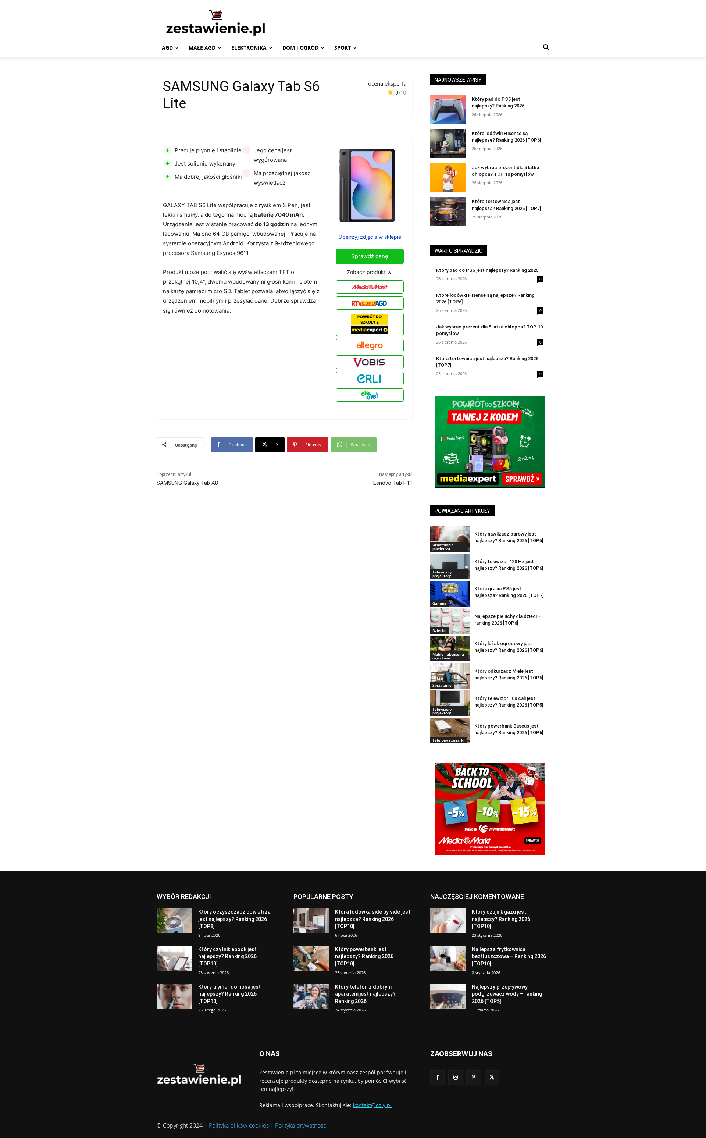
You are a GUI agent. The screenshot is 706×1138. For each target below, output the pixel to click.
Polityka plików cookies (239, 1125)
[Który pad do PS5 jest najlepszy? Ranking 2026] (448, 109)
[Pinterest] (473, 1077)
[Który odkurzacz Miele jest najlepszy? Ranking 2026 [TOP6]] (450, 676)
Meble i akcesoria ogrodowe (448, 656)
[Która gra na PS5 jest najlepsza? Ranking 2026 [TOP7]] (450, 593)
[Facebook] (437, 1077)
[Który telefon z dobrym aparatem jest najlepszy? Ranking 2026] (311, 996)
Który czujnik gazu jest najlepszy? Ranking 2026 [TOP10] (501, 919)
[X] (492, 1077)
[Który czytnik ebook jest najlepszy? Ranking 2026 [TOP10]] (174, 958)
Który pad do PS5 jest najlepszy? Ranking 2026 (487, 270)
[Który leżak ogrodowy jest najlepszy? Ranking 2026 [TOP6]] (450, 648)
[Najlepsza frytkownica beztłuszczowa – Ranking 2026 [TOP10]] (448, 958)
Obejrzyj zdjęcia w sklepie (369, 237)
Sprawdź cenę (369, 256)
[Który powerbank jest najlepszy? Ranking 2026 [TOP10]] (311, 958)
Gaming (439, 603)
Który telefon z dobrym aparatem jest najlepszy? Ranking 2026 (365, 994)
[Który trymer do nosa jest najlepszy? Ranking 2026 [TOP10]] (174, 996)
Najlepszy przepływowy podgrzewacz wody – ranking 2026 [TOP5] (507, 994)
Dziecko (439, 630)
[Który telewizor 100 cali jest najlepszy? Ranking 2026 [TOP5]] (450, 703)
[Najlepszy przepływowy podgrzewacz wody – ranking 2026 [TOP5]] (448, 996)
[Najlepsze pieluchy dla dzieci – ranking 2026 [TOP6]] (450, 621)
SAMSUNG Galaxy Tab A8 (187, 483)
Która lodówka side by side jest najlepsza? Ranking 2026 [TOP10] (372, 919)
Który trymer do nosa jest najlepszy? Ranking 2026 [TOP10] (229, 994)
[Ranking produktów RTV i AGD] (226, 22)
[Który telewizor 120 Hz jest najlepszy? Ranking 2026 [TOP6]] (450, 566)
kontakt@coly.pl (372, 1105)
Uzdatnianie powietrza (443, 546)
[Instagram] (455, 1077)
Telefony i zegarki (448, 740)
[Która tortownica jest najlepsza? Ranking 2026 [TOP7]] (448, 211)
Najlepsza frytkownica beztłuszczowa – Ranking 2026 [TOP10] (509, 956)
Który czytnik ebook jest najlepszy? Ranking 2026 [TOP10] (227, 956)
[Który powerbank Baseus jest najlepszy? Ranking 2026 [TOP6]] (450, 730)
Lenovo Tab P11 (393, 483)
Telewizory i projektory (443, 573)
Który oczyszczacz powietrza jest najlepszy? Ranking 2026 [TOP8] (234, 919)
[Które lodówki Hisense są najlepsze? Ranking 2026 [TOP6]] (448, 143)
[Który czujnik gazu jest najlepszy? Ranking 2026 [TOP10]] (448, 920)
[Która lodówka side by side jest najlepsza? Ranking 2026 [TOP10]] (311, 920)
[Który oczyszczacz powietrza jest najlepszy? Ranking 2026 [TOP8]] (174, 920)
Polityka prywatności (301, 1125)
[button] (546, 48)
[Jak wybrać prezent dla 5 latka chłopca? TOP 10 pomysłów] (448, 177)
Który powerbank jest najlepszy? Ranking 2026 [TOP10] (364, 956)
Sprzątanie (442, 685)
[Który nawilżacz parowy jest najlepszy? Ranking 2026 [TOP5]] (450, 538)
